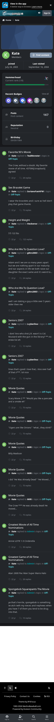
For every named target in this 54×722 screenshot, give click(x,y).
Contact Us (25, 696)
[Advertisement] (27, 654)
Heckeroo (32, 223)
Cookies (36, 696)
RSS (48, 696)
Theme (21, 701)
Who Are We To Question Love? (26, 249)
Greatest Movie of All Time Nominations (23, 526)
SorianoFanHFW (35, 191)
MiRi (29, 391)
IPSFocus (32, 701)
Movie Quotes (16, 388)
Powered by (27, 709)
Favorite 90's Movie (19, 152)
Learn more (6, 5)
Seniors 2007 (16, 320)
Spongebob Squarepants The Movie (28, 589)
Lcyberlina (32, 324)
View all (45, 93)
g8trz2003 (32, 252)
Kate (14, 155)
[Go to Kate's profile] (4, 153)
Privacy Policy (10, 696)
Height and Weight (19, 220)
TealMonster (33, 155)
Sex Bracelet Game (19, 187)
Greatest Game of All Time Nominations (23, 558)
